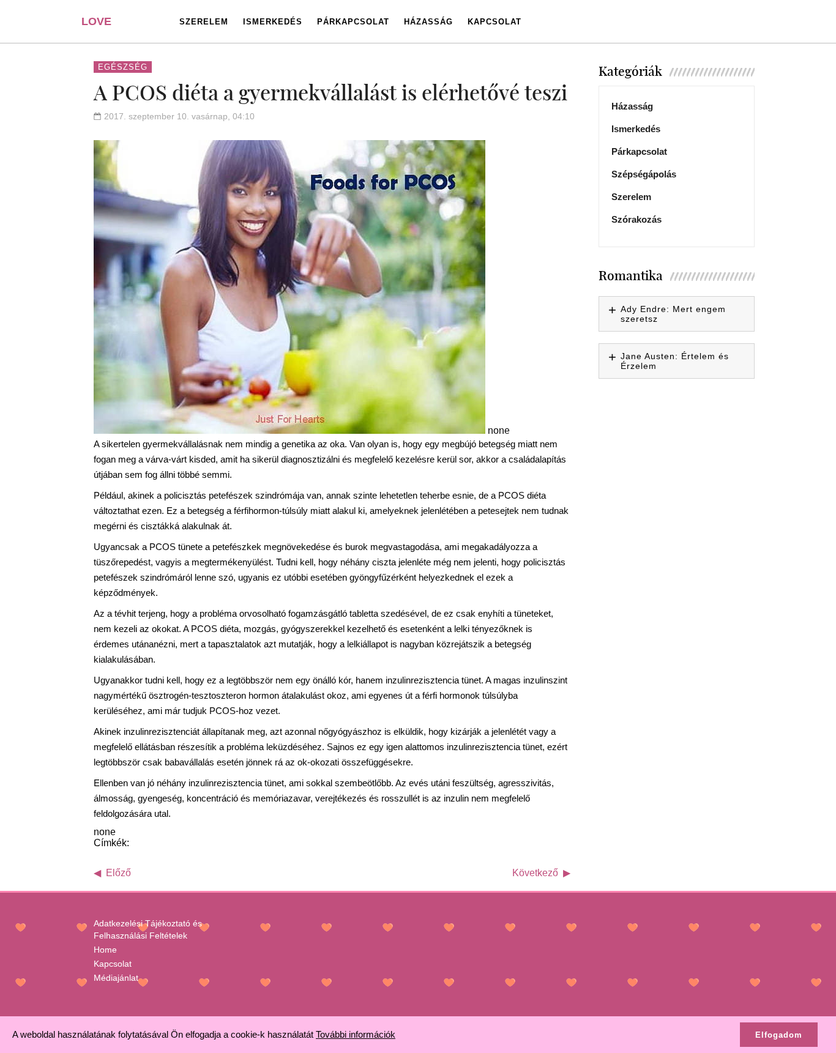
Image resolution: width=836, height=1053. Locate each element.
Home (105, 949)
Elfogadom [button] (778, 1035)
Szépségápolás (643, 174)
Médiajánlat (116, 978)
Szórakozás (636, 219)
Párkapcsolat (353, 21)
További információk (355, 1034)
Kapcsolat (494, 21)
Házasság (428, 21)
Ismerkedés (272, 21)
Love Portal (103, 26)
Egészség (122, 67)
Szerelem (203, 21)
